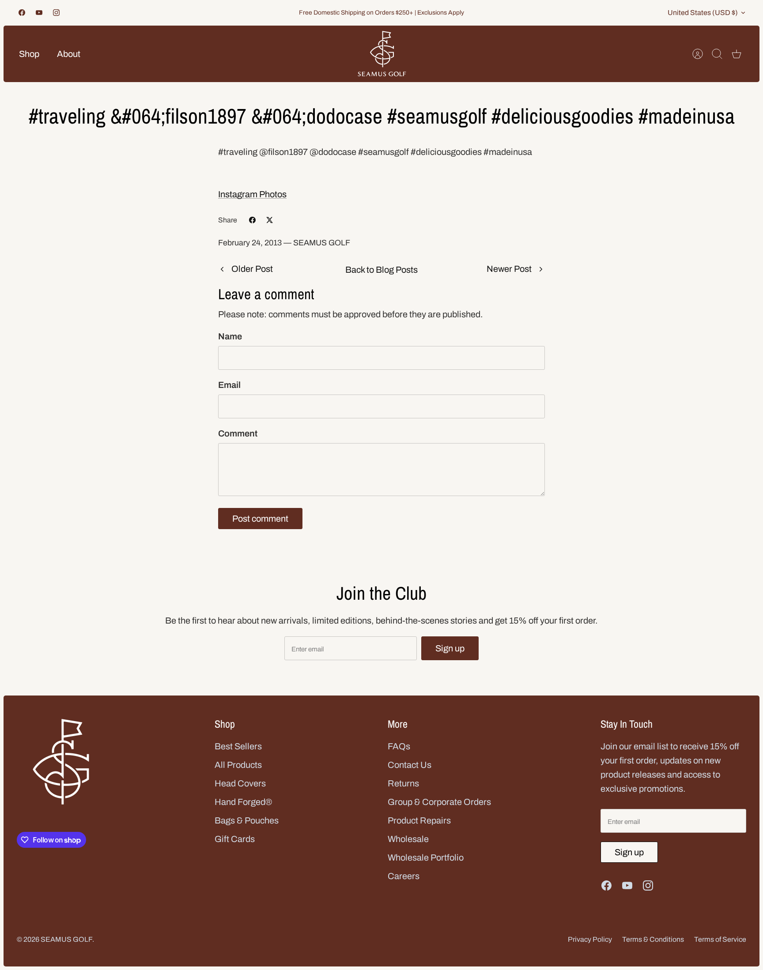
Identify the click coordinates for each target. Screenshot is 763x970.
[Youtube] (39, 12)
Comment (237, 433)
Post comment (260, 518)
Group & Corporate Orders (439, 802)
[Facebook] (21, 12)
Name (230, 336)
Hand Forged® (243, 802)
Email (229, 385)
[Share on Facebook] (252, 220)
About (68, 54)
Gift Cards (235, 839)
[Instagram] (56, 12)
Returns (403, 783)
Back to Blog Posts (381, 269)
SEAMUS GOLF (66, 939)
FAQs (399, 746)
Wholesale (408, 839)
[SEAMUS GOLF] (382, 54)
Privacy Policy (590, 939)
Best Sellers (238, 746)
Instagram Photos (252, 194)
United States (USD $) (703, 12)
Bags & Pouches (247, 820)
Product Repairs (419, 820)
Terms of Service (720, 939)
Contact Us (409, 765)
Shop (29, 54)
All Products (238, 765)
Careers (403, 876)
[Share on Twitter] (269, 220)
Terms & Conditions (653, 939)
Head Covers (240, 783)
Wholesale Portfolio (426, 857)
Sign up (450, 648)
